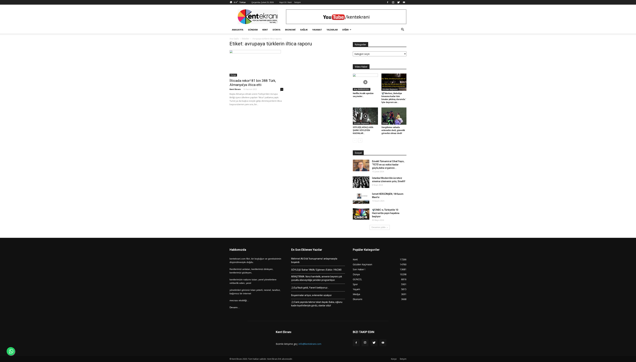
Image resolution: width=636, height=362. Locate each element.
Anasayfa (237, 29)
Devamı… (235, 307)
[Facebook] (387, 2)
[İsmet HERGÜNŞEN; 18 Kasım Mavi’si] (361, 198)
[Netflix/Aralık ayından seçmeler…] (365, 82)
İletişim (297, 2)
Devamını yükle (378, 227)
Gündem (253, 29)
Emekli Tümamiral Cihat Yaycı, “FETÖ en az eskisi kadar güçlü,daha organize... (388, 164)
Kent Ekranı (235, 89)
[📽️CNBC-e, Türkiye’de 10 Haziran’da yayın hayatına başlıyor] (361, 214)
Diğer (345, 29)
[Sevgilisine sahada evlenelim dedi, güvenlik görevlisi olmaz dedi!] (394, 116)
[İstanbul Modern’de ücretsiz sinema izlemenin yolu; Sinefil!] (361, 182)
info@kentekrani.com (310, 343)
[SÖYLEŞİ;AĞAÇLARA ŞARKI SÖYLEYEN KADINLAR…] (365, 116)
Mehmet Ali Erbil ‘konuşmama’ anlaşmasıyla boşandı (314, 260)
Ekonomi (290, 29)
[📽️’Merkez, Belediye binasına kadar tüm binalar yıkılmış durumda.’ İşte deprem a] (394, 82)
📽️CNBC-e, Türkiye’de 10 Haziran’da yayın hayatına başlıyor (385, 213)
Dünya (276, 29)
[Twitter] (398, 2)
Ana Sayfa (234, 38)
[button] (402, 29)
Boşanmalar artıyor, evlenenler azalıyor (311, 295)
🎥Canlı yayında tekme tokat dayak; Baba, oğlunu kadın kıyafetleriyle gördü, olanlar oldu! (316, 304)
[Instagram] (393, 2)
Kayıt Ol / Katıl (285, 2)
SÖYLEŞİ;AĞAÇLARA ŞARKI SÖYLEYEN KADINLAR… (363, 130)
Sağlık (304, 29)
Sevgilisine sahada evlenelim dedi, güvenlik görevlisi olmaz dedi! (393, 130)
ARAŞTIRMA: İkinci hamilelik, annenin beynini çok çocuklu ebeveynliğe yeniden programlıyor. (316, 278)
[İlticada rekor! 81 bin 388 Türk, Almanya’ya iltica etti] (256, 63)
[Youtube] (403, 2)
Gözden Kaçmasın (390, 89)
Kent (265, 29)
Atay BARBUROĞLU (361, 89)
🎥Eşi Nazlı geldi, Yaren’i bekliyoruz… (310, 287)
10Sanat (317, 29)
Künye (394, 359)
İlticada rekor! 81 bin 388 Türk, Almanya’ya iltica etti (253, 83)
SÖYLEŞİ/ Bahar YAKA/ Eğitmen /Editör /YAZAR (316, 269)
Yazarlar (332, 29)
